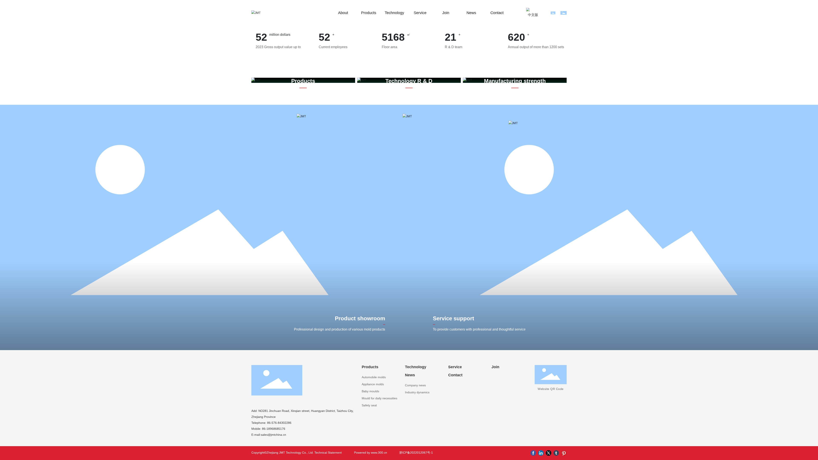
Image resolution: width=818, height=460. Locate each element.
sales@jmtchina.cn (273, 434)
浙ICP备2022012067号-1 (416, 452)
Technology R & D (408, 81)
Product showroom (360, 318)
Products (303, 81)
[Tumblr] (556, 453)
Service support (453, 318)
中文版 (533, 15)
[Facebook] (533, 453)
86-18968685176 (273, 428)
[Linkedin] (541, 453)
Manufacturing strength (515, 81)
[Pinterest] (564, 453)
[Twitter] (548, 453)
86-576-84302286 (278, 422)
